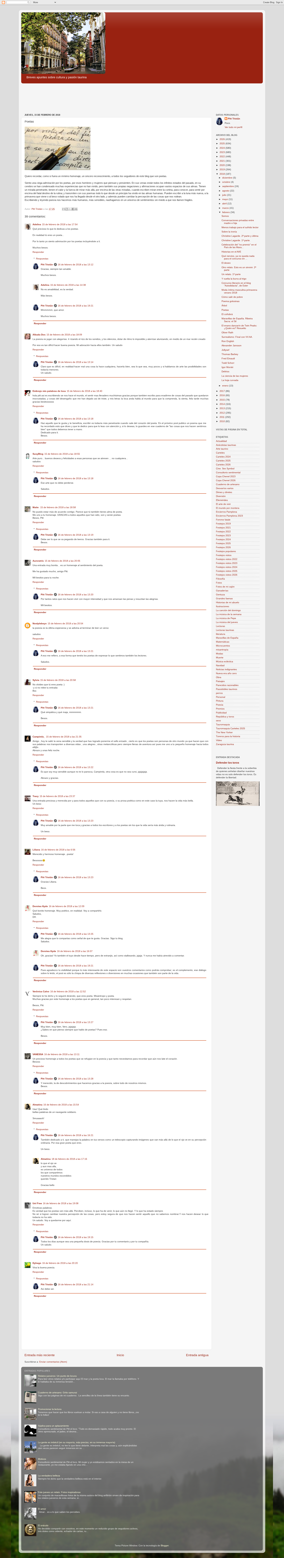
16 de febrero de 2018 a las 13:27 (75, 1022)
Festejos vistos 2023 (226, 563)
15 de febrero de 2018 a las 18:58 (58, 507)
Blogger (165, 1545)
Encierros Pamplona (226, 512)
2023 (222, 152)
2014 (222, 404)
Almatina (37, 1104)
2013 (222, 408)
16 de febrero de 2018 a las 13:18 (75, 419)
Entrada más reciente (39, 1355)
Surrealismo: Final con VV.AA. (237, 337)
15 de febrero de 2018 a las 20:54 (65, 623)
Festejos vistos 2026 (226, 575)
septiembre (228, 186)
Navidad (220, 665)
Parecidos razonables (227, 685)
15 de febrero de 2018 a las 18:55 (62, 454)
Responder (38, 252)
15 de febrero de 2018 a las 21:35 (64, 736)
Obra (218, 677)
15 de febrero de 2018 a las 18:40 (84, 391)
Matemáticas (222, 642)
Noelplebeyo (40, 623)
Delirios (225, 371)
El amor (42, 1509)
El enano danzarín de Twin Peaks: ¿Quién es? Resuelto (239, 326)
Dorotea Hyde (40, 906)
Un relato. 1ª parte (231, 274)
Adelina (37, 224)
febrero (226, 212)
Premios (220, 709)
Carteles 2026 (223, 464)
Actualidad (221, 441)
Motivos (42, 1459)
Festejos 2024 (223, 539)
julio (224, 195)
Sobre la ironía (229, 231)
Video (219, 740)
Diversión (221, 496)
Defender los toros (227, 762)
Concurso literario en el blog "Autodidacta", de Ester (236, 284)
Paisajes (220, 681)
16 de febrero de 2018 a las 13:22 (75, 767)
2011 (222, 417)
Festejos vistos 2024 (226, 567)
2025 (222, 143)
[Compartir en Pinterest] (76, 209)
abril (224, 203)
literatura (220, 634)
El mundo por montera (227, 508)
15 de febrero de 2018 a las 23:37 (57, 796)
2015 (222, 400)
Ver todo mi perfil (233, 127)
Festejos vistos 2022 (226, 559)
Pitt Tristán (47, 264)
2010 (222, 421)
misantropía (222, 649)
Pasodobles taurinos (226, 689)
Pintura (219, 701)
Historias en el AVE (231, 252)
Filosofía (220, 579)
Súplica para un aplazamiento (53, 1426)
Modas (219, 653)
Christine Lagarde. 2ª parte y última (240, 236)
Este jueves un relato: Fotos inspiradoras (59, 1492)
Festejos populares (226, 551)
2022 (222, 156)
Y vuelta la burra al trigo (234, 279)
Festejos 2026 (223, 547)
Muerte (219, 657)
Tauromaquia (223, 724)
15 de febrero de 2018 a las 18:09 (64, 334)
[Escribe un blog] (66, 209)
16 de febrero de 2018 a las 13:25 (75, 934)
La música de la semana (228, 614)
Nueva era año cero (226, 673)
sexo (218, 720)
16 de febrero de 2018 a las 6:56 (58, 850)
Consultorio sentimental (228, 472)
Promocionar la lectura (49, 1409)
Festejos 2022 (223, 531)
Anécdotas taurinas (226, 445)
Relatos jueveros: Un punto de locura (57, 1376)
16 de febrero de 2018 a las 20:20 (60, 1263)
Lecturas (220, 626)
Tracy (36, 796)
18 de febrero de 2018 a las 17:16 (69, 1159)
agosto (226, 191)
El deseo (226, 263)
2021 (222, 161)
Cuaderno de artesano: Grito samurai (57, 1392)
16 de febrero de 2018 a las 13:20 (75, 594)
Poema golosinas (230, 301)
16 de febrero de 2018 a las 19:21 (75, 305)
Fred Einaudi (228, 358)
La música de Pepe (226, 618)
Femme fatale (223, 520)
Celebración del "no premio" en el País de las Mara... (239, 246)
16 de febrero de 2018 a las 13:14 (75, 362)
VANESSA (38, 1054)
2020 (222, 165)
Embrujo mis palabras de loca (49, 391)
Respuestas (42, 258)
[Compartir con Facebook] (73, 209)
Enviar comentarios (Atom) (53, 1362)
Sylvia (36, 680)
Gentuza (220, 594)
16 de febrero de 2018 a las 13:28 (75, 1078)
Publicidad (221, 712)
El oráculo (43, 1525)
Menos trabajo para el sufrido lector (240, 227)
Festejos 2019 (223, 523)
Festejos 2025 (223, 543)
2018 (222, 174)
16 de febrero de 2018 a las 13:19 (75, 535)
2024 (222, 148)
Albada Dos (39, 334)
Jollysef (225, 350)
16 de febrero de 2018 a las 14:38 (68, 285)
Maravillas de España (227, 638)
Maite (36, 507)
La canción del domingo (228, 610)
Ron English (228, 341)
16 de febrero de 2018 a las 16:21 (75, 1135)
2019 (222, 169)
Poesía (219, 705)
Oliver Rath (227, 332)
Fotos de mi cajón (225, 586)
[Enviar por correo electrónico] (63, 209)
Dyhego (37, 1263)
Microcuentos (223, 646)
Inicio (120, 1355)
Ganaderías (222, 590)
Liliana (36, 850)
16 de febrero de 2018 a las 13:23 (75, 821)
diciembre (227, 178)
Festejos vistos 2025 (226, 571)
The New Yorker (224, 732)
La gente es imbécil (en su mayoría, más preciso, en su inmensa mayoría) (76, 1442)
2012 (222, 413)
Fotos (219, 583)
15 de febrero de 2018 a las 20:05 (62, 561)
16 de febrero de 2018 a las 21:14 (75, 1284)
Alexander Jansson (231, 345)
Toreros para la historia (228, 736)
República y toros (225, 716)
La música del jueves (227, 622)
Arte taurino (222, 449)
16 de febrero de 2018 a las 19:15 (75, 1237)
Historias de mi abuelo (227, 602)
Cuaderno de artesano (227, 484)
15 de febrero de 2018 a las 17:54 (60, 224)
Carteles (220, 453)
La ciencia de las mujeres (235, 376)
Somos (225, 216)
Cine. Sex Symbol (225, 468)
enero (225, 385)
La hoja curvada (230, 380)
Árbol (224, 305)
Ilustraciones (222, 606)
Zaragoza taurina (225, 744)
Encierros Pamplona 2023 (229, 516)
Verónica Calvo (41, 991)
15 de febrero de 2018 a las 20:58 (58, 680)
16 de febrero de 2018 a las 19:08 (60, 1203)
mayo (225, 199)
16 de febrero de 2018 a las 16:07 (75, 951)
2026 (222, 139)
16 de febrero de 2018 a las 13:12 (75, 264)
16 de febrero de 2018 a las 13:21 (75, 651)
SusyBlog (38, 454)
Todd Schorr (228, 363)
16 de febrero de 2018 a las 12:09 (66, 906)
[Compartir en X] (69, 209)
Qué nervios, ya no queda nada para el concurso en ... (238, 257)
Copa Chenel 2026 (226, 480)
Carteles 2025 (223, 460)
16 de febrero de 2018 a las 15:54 (61, 1104)
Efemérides (222, 500)
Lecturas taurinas (225, 630)
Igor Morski (227, 367)
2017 (222, 391)
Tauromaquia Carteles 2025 (230, 728)
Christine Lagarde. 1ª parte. (236, 240)
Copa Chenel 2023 (226, 476)
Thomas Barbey (230, 354)
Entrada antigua (197, 1355)
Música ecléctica (224, 661)
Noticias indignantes (226, 669)
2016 (222, 395)
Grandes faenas (224, 598)
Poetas (225, 310)
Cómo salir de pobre (232, 297)
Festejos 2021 (223, 527)
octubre (226, 182)
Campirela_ (39, 736)
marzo (225, 208)
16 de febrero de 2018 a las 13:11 (62, 1054)
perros (219, 693)
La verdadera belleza (49, 1475)
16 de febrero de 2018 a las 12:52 (68, 991)
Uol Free (37, 1203)
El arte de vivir (223, 504)
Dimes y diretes (224, 492)
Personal (220, 697)
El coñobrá (227, 314)
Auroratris (38, 561)
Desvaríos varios (224, 488)
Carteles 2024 (223, 457)
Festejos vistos (223, 555)
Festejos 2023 (223, 535)
